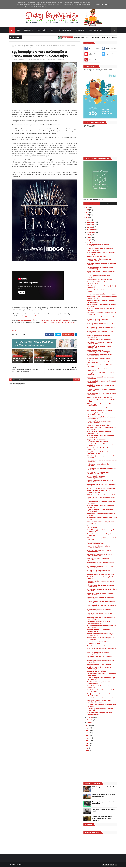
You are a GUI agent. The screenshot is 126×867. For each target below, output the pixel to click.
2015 (87, 738)
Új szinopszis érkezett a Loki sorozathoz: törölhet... (101, 290)
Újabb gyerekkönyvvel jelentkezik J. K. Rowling (100, 582)
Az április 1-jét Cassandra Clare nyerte (100, 698)
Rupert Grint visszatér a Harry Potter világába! (103, 810)
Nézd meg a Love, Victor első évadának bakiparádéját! (104, 803)
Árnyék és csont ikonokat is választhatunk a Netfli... (101, 400)
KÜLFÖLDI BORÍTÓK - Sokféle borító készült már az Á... (101, 606)
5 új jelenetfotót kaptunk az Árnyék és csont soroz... (100, 598)
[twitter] (108, 865)
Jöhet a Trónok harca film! (42, 360)
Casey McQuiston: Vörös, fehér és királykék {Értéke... (98, 452)
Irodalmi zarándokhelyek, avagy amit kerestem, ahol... (100, 361)
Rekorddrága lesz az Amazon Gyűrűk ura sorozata (101, 502)
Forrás (14, 330)
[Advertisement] (100, 142)
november (91, 225)
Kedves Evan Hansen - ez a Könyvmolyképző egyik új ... (97, 542)
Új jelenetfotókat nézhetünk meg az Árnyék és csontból (99, 555)
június (89, 237)
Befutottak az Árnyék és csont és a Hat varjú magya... (100, 690)
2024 (87, 212)
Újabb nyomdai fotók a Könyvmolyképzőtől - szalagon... (99, 351)
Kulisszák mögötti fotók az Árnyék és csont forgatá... (100, 249)
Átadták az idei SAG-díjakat (96, 671)
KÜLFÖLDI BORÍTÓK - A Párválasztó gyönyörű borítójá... (99, 491)
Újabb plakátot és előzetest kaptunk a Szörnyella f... (100, 638)
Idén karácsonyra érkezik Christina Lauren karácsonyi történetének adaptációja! (81, 37)
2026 (87, 207)
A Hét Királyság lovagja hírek (64, 356)
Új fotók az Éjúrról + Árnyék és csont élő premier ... (100, 456)
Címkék (108, 204)
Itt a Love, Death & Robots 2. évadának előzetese (100, 506)
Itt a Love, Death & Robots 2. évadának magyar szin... (100, 436)
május (89, 240)
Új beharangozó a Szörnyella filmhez (100, 397)
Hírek (18, 30)
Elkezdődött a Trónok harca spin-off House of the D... (100, 343)
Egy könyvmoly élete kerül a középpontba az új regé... (101, 674)
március (90, 717)
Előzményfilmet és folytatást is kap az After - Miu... (100, 481)
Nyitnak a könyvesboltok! (96, 646)
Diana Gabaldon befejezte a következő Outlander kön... (100, 686)
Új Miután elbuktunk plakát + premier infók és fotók (102, 538)
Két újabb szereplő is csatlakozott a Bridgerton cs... (99, 694)
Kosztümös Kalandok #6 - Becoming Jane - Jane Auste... (101, 602)
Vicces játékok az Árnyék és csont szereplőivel (98, 336)
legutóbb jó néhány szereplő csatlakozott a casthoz (58, 322)
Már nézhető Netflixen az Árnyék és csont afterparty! (101, 394)
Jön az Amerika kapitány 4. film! (98, 408)
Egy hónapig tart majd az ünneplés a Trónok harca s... (99, 657)
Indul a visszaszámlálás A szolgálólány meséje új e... (100, 522)
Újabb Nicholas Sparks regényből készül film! (100, 272)
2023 (87, 215)
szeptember (91, 230)
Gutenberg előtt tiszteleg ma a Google (100, 574)
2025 (87, 210)
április (89, 242)
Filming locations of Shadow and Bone (100, 279)
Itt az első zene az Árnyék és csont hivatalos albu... (99, 551)
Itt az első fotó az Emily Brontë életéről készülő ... (100, 309)
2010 (87, 750)
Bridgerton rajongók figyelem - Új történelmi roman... (99, 701)
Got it (107, 4)
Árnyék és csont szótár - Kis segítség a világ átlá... (100, 386)
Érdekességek (28, 30)
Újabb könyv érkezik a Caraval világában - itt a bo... (101, 514)
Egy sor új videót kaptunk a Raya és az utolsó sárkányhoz (103, 795)
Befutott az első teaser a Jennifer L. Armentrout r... (99, 610)
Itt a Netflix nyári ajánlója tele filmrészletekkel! (97, 320)
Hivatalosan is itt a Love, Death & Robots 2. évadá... (101, 485)
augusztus (91, 232)
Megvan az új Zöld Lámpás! (96, 257)
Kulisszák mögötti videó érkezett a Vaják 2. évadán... (101, 678)
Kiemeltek (43, 45)
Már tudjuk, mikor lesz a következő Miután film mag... (101, 428)
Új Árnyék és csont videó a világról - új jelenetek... (100, 534)
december (91, 222)
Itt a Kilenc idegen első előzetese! (98, 358)
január (89, 722)
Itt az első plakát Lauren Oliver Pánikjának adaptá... (101, 649)
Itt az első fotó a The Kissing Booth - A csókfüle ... (100, 324)
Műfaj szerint (81, 30)
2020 (87, 725)
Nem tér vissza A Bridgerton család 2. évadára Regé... (100, 682)
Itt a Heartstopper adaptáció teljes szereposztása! (99, 355)
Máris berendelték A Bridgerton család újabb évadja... (100, 586)
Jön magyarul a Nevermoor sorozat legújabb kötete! (99, 276)
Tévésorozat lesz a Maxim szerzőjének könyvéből (100, 709)
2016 (87, 735)
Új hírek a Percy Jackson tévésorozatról (101, 495)
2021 (87, 220)
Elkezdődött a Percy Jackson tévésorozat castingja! (101, 313)
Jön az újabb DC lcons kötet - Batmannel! (101, 294)
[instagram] (106, 865)
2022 (87, 217)
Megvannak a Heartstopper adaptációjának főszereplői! (97, 440)
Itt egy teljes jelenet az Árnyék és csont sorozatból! (100, 448)
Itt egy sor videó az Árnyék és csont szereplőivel (99, 526)
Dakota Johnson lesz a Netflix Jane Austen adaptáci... (102, 460)
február (90, 720)
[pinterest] (111, 865)
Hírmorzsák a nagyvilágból (33, 45)
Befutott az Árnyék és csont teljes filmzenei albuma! (99, 422)
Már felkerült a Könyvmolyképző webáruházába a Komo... (98, 571)
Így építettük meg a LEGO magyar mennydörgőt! (99, 653)
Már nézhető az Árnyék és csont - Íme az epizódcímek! (101, 417)
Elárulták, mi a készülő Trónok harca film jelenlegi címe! (22, 359)
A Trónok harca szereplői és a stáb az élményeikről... (100, 567)
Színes (53, 30)
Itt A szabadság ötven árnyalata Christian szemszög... (101, 626)
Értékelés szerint (65, 30)
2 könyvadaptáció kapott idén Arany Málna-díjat (100, 369)
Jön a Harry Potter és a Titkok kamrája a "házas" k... (101, 444)
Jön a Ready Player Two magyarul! (99, 340)
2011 (87, 748)
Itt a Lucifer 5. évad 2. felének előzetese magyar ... (101, 253)
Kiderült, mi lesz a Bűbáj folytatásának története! (100, 378)
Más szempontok (95, 30)
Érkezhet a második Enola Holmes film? (100, 317)
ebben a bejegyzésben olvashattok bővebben (31, 316)
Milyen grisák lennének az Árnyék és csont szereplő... (101, 305)
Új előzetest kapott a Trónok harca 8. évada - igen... (100, 630)
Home (13, 45)
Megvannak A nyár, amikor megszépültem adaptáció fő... (102, 297)
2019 (87, 728)
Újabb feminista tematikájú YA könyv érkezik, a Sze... (100, 634)
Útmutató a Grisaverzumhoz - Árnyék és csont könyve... (101, 618)
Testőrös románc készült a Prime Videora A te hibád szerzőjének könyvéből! (102, 818)
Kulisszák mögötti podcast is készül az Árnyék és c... (100, 510)
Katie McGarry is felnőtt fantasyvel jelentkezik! (99, 614)
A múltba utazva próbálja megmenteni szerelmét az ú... (100, 563)
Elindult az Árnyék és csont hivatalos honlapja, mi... (99, 347)
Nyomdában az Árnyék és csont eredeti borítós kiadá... (100, 328)
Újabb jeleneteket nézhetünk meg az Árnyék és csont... (100, 594)
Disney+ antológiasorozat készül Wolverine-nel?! (98, 547)
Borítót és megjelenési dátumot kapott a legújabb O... (101, 530)
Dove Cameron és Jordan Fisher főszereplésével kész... (98, 473)
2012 (87, 746)
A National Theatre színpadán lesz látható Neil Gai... (102, 264)
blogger (76, 380)
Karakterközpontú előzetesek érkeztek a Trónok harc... (101, 498)
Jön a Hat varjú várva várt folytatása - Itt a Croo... (101, 705)
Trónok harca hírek (52, 45)
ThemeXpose (19, 864)
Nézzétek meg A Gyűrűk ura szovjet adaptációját (99, 668)
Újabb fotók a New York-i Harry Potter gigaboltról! (100, 332)
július (89, 235)
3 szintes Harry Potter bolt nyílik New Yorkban (100, 465)
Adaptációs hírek (48, 37)
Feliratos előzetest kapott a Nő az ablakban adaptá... (98, 622)
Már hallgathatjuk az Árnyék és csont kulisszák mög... (100, 268)
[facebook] (103, 865)
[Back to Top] (116, 865)
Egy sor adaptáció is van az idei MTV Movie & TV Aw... (101, 469)
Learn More (99, 4)
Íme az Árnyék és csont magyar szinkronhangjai (98, 413)
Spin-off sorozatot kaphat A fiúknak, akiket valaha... (100, 713)
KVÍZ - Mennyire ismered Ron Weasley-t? (104, 788)
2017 (87, 733)
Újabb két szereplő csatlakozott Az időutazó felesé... (99, 260)
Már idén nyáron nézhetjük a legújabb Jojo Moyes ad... (102, 286)
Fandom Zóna (42, 30)
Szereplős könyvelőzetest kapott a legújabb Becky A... (99, 642)
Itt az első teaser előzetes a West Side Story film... (100, 365)
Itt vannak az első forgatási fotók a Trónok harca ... (99, 282)
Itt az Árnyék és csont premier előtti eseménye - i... (99, 432)
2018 (87, 730)
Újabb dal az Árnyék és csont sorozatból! (101, 488)
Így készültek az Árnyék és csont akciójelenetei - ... (98, 245)
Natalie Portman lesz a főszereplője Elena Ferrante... (101, 577)
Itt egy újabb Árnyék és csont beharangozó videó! (97, 477)
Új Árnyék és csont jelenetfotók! (98, 425)
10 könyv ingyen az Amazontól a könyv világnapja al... (100, 404)
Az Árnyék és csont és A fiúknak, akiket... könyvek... (101, 373)
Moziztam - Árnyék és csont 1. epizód (99, 410)
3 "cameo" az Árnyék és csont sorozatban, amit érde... (101, 390)
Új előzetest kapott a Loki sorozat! (99, 665)
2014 (87, 740)
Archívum (92, 204)
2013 (87, 743)
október (90, 227)
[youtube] (113, 865)
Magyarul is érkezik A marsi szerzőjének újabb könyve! (101, 301)
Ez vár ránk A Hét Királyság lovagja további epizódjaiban (65, 359)
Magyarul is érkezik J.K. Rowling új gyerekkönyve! (98, 559)
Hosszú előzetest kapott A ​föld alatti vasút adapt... (102, 518)
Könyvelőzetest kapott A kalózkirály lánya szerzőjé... (101, 590)
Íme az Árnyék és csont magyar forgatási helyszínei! (101, 382)
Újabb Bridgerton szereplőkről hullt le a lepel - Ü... (100, 661)
